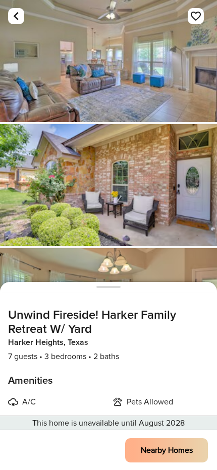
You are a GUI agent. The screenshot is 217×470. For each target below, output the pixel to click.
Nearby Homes (167, 450)
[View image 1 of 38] (108, 61)
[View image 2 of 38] (108, 185)
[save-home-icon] (196, 16)
